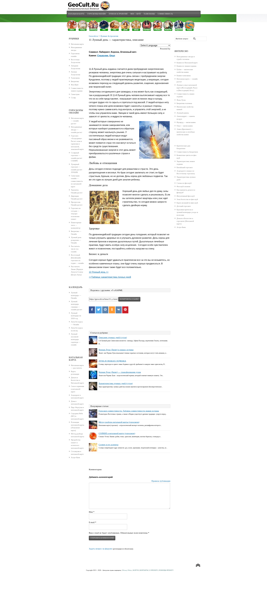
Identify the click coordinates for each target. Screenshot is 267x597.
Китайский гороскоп (185, 167)
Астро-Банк (181, 227)
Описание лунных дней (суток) (113, 337)
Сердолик (102, 55)
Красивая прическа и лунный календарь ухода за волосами (187, 212)
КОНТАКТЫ (144, 570)
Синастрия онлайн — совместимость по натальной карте (77, 181)
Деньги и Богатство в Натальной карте (77, 380)
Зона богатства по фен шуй (187, 199)
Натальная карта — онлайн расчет (77, 121)
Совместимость (165, 14)
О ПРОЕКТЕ (153, 570)
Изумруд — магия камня (186, 122)
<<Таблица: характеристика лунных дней (110, 277)
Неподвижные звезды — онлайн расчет (76, 129)
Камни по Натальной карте (187, 63)
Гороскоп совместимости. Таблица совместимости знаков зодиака (129, 411)
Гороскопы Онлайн (96, 14)
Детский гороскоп (184, 206)
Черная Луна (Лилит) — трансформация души (120, 372)
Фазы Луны (181, 100)
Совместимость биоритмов (187, 152)
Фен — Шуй (135, 14)
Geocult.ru (93, 36)
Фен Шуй (74, 85)
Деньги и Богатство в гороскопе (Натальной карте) (185, 221)
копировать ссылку (129, 299)
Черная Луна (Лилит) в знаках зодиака (116, 350)
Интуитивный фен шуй (186, 196)
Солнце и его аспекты (108, 445)
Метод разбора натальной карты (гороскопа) (119, 422)
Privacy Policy (127, 570)
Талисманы (149, 14)
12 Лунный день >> (98, 272)
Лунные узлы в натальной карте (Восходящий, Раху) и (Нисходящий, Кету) (187, 87)
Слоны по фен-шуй (184, 183)
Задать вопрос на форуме (100, 549)
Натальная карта (76, 14)
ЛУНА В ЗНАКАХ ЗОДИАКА (112, 361)
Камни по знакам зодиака (186, 66)
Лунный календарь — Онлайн (76, 295)
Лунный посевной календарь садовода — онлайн (75, 339)
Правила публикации (160, 481)
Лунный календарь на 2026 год (76, 315)
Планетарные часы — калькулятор (76, 225)
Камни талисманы (184, 76)
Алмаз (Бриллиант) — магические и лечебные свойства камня (186, 132)
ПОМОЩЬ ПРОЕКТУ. (166, 570)
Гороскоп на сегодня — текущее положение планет (76, 213)
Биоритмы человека (184, 103)
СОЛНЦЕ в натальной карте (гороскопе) (117, 433)
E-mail (92, 522)
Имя (91, 512)
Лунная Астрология (118, 14)
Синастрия (75, 94)
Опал (112, 55)
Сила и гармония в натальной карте (77, 389)
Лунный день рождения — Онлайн (76, 240)
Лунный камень (183, 113)
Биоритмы (75, 81)
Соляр (73, 98)
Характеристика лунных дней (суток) (116, 383)
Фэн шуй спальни (183, 186)
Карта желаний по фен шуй (187, 203)
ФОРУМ (136, 570)
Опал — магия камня (185, 126)
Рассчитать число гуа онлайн (75, 249)
